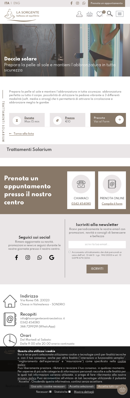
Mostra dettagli (84, 392)
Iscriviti (97, 269)
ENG (17, 3)
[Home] (22, 15)
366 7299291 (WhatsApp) (37, 326)
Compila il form (112, 203)
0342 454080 (81, 203)
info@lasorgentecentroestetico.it (42, 318)
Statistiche (61, 392)
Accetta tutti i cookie (111, 386)
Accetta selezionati (81, 386)
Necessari (42, 392)
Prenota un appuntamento (107, 3)
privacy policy (27, 378)
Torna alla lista (23, 133)
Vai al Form (101, 120)
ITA (6, 3)
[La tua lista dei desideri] (99, 14)
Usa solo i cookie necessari (48, 386)
